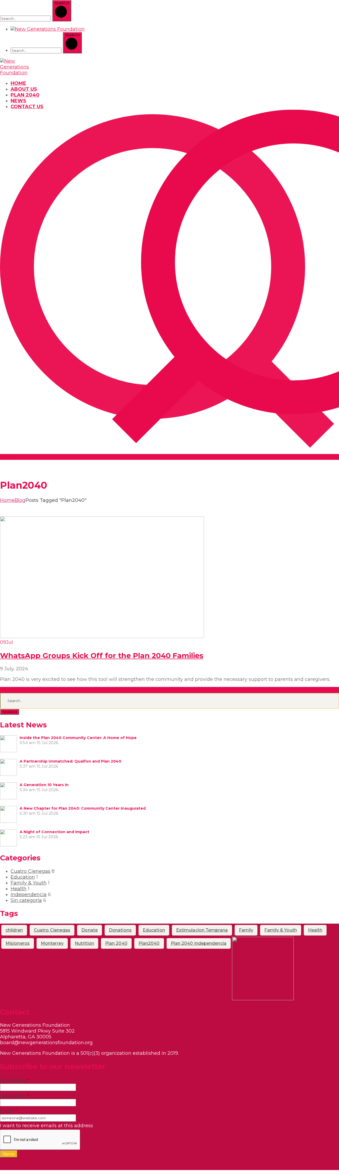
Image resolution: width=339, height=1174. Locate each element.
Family (246, 930)
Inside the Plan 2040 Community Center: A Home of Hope (78, 737)
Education (23, 877)
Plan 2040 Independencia (198, 943)
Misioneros (18, 943)
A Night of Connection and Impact (54, 831)
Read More (13, 690)
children (14, 930)
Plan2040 (149, 943)
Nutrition (84, 943)
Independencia (29, 894)
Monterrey (52, 943)
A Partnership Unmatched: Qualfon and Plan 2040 (70, 761)
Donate (89, 930)
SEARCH (9, 712)
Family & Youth (29, 883)
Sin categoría (26, 900)
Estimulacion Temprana (202, 930)
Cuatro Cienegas (30, 871)
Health (18, 889)
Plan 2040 (116, 943)
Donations (120, 930)
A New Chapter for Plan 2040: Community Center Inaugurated (83, 808)
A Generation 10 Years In (44, 784)
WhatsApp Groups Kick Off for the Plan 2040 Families (101, 655)
